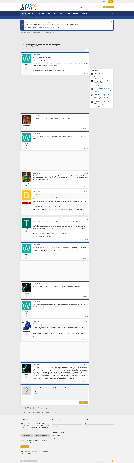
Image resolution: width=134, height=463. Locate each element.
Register (86, 426)
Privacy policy (98, 461)
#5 (87, 191)
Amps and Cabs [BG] (99, 78)
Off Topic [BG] (97, 98)
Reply (86, 73)
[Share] (85, 54)
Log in (32, 26)
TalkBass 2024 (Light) (30, 461)
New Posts (55, 426)
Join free (27, 26)
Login (85, 423)
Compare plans (56, 27)
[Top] (110, 461)
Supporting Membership (58, 432)
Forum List (54, 423)
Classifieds (55, 429)
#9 (87, 302)
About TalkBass (56, 435)
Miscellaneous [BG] (98, 106)
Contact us (55, 438)
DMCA (107, 461)
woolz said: (37, 194)
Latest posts (94, 70)
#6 (87, 219)
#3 (87, 134)
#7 (87, 244)
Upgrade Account (108, 7)
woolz (23, 46)
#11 (87, 364)
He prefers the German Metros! (101, 88)
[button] (35, 13)
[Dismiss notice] (111, 22)
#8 (87, 284)
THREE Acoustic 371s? (99, 73)
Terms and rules (89, 461)
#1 (87, 54)
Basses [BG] (97, 85)
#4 (87, 173)
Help (103, 461)
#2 (87, 116)
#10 (87, 321)
